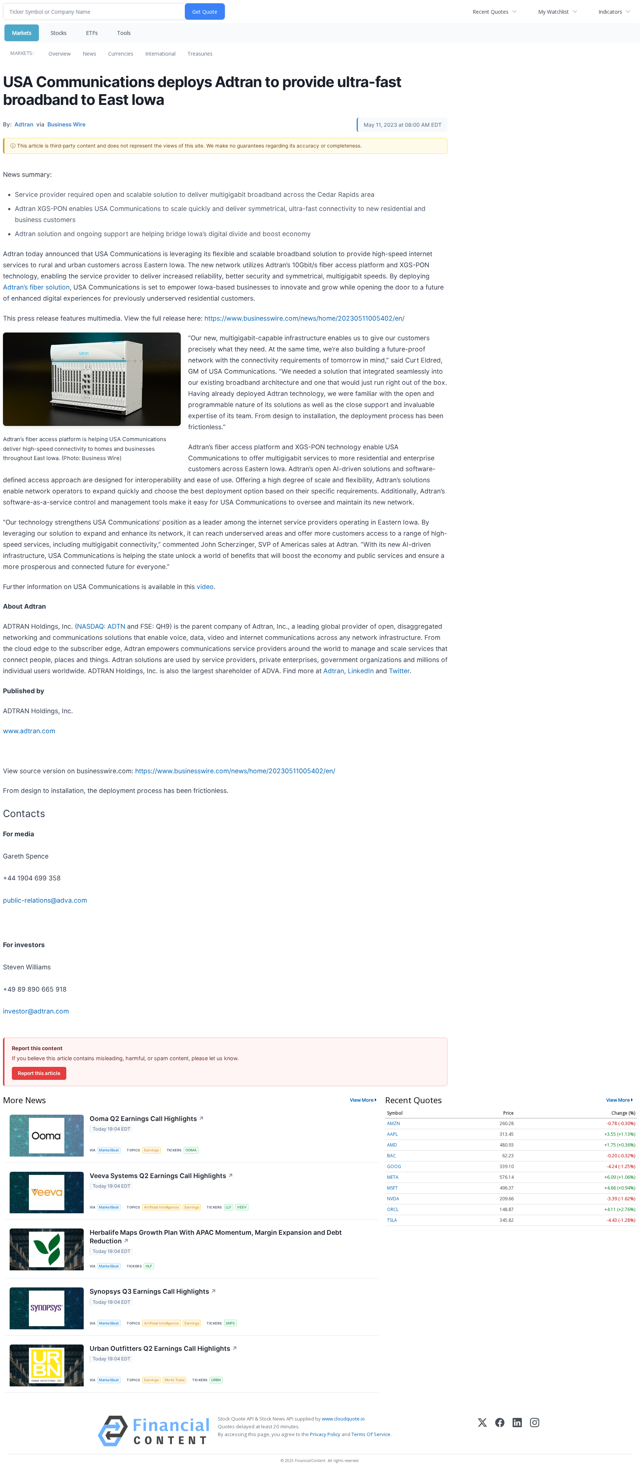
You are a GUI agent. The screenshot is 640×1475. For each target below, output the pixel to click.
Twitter (399, 671)
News (89, 53)
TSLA (392, 1220)
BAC (391, 1155)
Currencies (120, 53)
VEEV (242, 1207)
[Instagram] (534, 1431)
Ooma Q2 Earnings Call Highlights (147, 1118)
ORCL (393, 1209)
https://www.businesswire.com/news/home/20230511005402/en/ (304, 318)
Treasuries (200, 53)
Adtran (333, 671)
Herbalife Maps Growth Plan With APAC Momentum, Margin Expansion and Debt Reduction (216, 1236)
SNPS (230, 1323)
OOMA (191, 1150)
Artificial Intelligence (161, 1207)
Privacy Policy (325, 1434)
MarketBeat (109, 1150)
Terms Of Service (370, 1434)
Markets (21, 32)
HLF (149, 1266)
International (160, 53)
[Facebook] (499, 1431)
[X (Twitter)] (482, 1431)
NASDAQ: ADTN (101, 626)
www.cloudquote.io (343, 1418)
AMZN (393, 1123)
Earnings (151, 1150)
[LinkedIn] (517, 1431)
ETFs (92, 32)
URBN (216, 1380)
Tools (124, 32)
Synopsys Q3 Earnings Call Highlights (153, 1291)
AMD (392, 1145)
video (205, 587)
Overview (60, 53)
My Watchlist (553, 11)
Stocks (59, 32)
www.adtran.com (29, 731)
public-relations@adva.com (45, 900)
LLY (228, 1207)
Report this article (39, 1073)
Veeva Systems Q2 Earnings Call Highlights (161, 1176)
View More (362, 1100)
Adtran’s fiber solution (36, 287)
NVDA (393, 1198)
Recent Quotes (491, 11)
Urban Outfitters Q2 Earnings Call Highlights (163, 1348)
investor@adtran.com (36, 1011)
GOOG (394, 1166)
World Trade (174, 1380)
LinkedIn (361, 671)
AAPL (392, 1134)
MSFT (392, 1188)
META (393, 1177)
